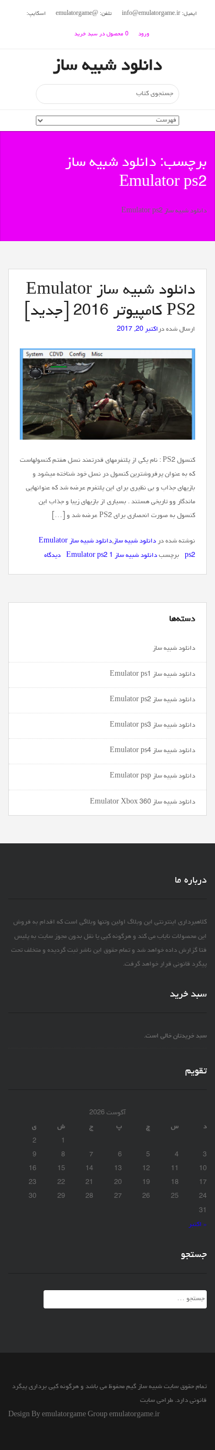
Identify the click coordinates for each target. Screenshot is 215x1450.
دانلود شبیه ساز (107, 66)
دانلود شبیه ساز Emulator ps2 (152, 700)
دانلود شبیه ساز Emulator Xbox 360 (142, 802)
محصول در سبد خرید (101, 34)
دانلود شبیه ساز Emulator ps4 (152, 751)
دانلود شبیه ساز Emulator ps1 (152, 675)
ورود (143, 34)
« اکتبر (198, 1225)
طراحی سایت (156, 1401)
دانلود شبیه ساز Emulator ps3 (152, 725)
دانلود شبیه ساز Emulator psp (152, 776)
